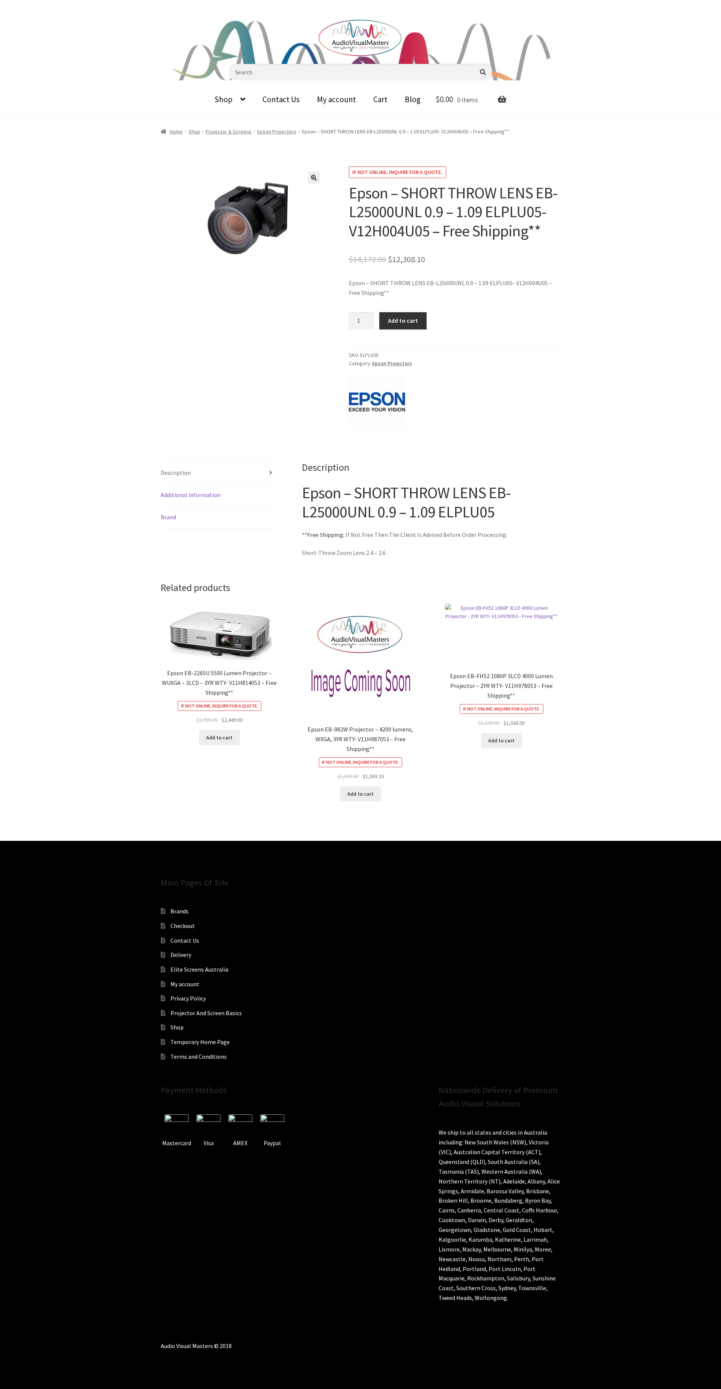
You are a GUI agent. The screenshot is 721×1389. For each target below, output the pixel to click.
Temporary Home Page (200, 1042)
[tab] (219, 473)
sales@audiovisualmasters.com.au (98, 5)
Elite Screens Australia (199, 969)
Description (176, 472)
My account (336, 99)
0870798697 (26, 5)
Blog (413, 99)
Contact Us (281, 99)
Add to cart (403, 320)
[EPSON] (377, 402)
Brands (179, 911)
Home (176, 131)
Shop (223, 99)
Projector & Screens (229, 131)
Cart (380, 99)
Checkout (182, 926)
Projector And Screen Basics (206, 1013)
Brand (168, 517)
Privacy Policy (188, 998)
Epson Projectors (276, 131)
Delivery (180, 954)
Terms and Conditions (198, 1056)
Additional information (190, 495)
